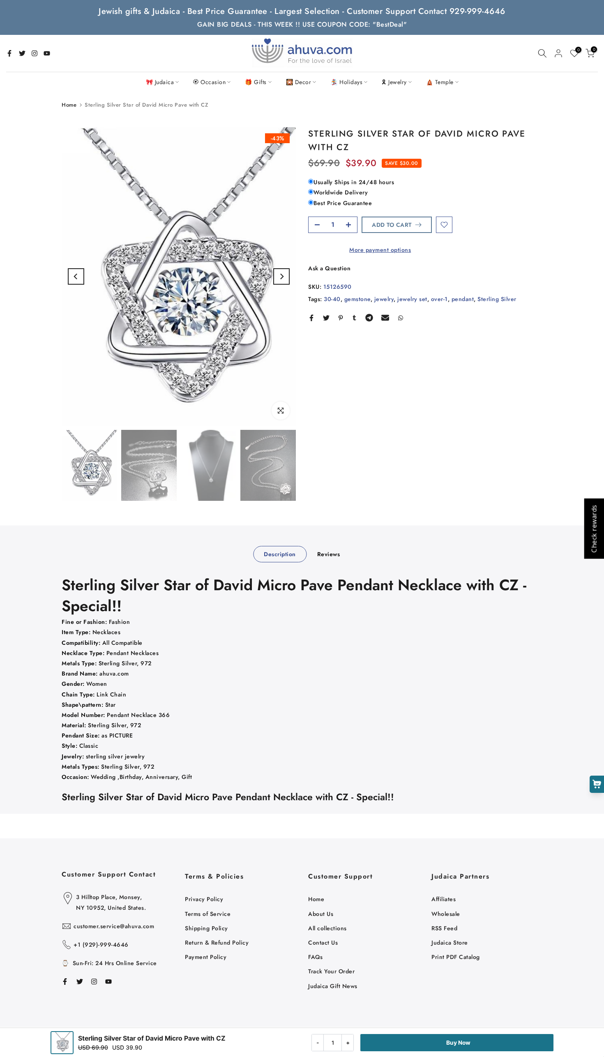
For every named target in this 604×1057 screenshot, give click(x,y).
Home (69, 105)
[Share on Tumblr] (354, 318)
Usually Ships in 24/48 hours (354, 182)
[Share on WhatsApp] (400, 318)
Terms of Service (208, 914)
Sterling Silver (496, 299)
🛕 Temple (440, 82)
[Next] (281, 276)
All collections (327, 928)
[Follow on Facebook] (9, 53)
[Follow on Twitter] (22, 53)
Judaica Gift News (332, 986)
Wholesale (445, 914)
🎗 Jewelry (394, 82)
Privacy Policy (204, 899)
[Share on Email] (385, 318)
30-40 (332, 299)
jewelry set (412, 299)
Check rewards (593, 528)
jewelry (384, 299)
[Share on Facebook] (311, 318)
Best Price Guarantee (343, 203)
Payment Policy (205, 957)
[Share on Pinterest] (340, 318)
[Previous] (76, 276)
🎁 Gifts (256, 82)
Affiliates (443, 899)
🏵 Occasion (209, 82)
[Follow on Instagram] (34, 53)
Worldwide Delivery (341, 192)
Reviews (328, 554)
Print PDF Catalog (455, 957)
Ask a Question (329, 268)
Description (280, 554)
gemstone (357, 299)
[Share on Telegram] (369, 318)
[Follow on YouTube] (47, 53)
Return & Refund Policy (217, 942)
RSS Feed (444, 928)
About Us (320, 914)
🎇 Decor (298, 82)
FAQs (315, 957)
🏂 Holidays (346, 82)
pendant (463, 299)
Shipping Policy (206, 928)
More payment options (380, 250)
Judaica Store (449, 942)
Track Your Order (331, 971)
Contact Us (323, 942)
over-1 (439, 299)
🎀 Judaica (160, 82)
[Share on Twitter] (326, 318)
